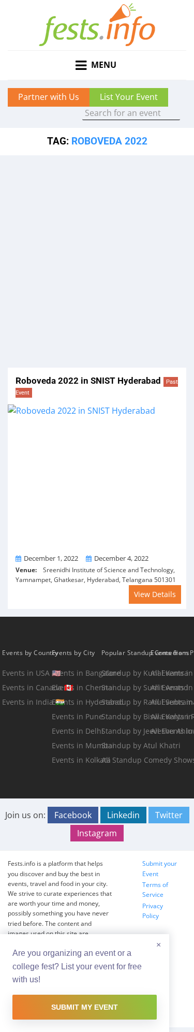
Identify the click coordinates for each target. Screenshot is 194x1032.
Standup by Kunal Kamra (125, 673)
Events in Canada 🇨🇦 (26, 687)
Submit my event (84, 1007)
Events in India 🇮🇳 (26, 702)
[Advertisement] (97, 258)
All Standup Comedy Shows (125, 760)
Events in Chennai (75, 687)
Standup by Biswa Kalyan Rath (125, 716)
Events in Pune (75, 716)
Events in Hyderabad (75, 702)
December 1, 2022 (51, 558)
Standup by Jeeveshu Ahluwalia (125, 731)
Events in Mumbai (75, 745)
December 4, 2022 (121, 558)
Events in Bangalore (75, 673)
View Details (155, 594)
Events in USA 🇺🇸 (26, 673)
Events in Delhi (75, 731)
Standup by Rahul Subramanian (125, 702)
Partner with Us (48, 97)
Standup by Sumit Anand (125, 687)
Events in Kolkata (75, 760)
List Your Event (129, 97)
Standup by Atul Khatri (125, 745)
